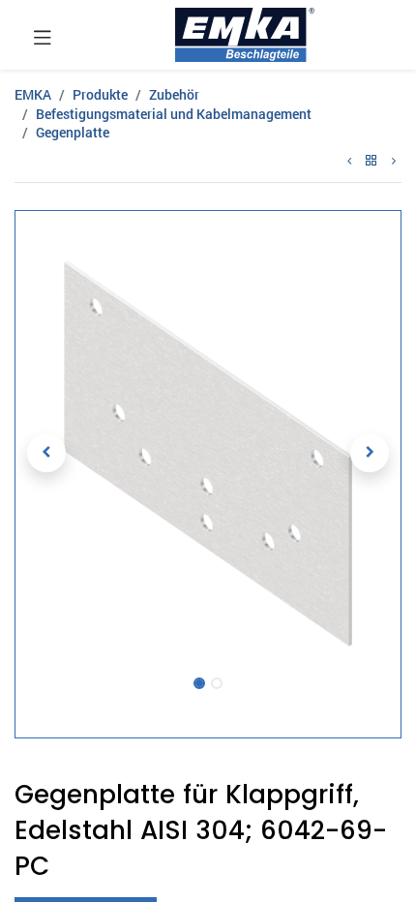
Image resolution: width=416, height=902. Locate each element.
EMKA (33, 94)
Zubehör (174, 94)
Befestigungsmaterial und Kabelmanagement (174, 114)
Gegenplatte (72, 132)
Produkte (100, 94)
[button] (47, 452)
